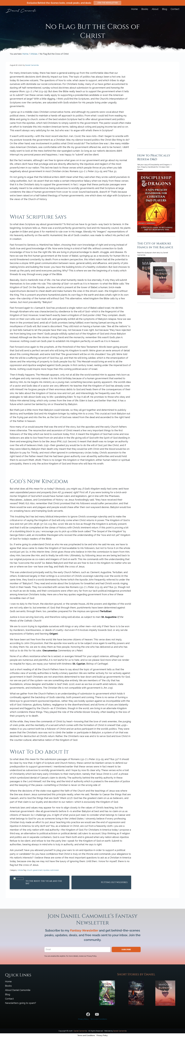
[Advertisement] (156, 102)
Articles (20, 870)
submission (54, 870)
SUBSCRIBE (126, 949)
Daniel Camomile (80, 1031)
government (37, 870)
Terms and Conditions (98, 1019)
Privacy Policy (83, 1019)
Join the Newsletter (107, 3)
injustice (46, 870)
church (29, 870)
